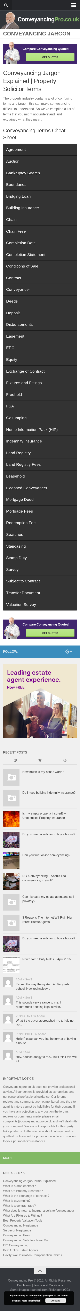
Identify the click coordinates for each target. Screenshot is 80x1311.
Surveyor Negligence (17, 1230)
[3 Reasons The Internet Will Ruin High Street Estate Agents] (11, 923)
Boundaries (16, 184)
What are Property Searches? (23, 1190)
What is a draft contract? (19, 1186)
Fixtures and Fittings (24, 383)
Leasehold (15, 476)
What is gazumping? (16, 1200)
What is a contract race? (19, 1205)
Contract (13, 278)
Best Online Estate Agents (20, 1250)
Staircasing (16, 546)
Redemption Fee (21, 523)
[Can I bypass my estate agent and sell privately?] (11, 902)
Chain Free (16, 231)
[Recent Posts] (15, 760)
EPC (10, 348)
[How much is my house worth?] (11, 777)
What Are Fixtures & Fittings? (22, 1215)
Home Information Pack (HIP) (32, 429)
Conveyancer (18, 289)
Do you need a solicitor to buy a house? (48, 834)
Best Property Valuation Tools (22, 1220)
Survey (12, 569)
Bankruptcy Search (23, 173)
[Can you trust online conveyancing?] (11, 860)
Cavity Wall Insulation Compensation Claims (32, 1255)
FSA (10, 406)
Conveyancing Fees (16, 1235)
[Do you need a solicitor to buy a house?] (11, 840)
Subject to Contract (23, 581)
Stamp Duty (16, 558)
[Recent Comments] (64, 760)
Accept (55, 1300)
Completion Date (21, 243)
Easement (15, 336)
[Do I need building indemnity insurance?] (11, 798)
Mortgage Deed (20, 499)
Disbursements (19, 324)
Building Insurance (22, 208)
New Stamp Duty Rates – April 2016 (46, 959)
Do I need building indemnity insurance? (48, 792)
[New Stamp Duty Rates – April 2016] (11, 965)
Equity (11, 359)
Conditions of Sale (22, 266)
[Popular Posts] (40, 760)
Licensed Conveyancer (26, 488)
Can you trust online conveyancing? (46, 855)
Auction (12, 161)
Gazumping (16, 418)
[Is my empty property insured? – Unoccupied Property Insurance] (11, 819)
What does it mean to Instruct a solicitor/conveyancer (38, 1210)
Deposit (13, 313)
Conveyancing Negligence (20, 1225)
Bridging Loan (18, 196)
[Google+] (67, 651)
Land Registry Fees (23, 464)
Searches (14, 534)
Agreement (16, 149)
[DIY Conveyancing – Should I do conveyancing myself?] (11, 881)
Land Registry (18, 453)
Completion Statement (25, 254)
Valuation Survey (21, 604)
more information (31, 1300)
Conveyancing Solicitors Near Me (25, 1240)
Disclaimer (24, 1285)
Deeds (12, 301)
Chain (11, 219)
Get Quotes (50, 57)
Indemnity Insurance (24, 441)
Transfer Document (23, 593)
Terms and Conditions (48, 1285)
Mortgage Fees (19, 511)
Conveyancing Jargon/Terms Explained (29, 1181)
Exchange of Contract (25, 371)
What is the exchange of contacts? (26, 1195)
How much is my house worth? (43, 771)
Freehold (14, 394)
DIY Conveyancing (15, 1245)
